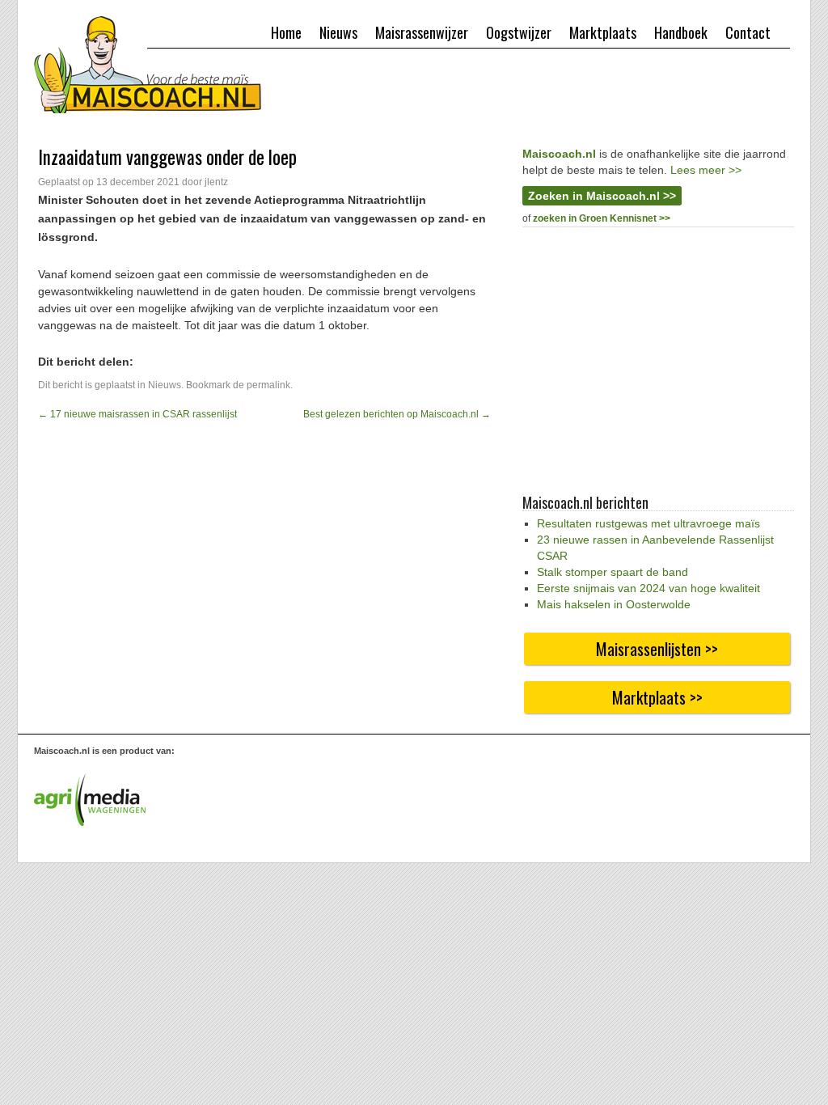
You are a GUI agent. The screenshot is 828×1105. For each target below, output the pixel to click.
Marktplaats (602, 32)
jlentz (216, 182)
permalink (268, 385)
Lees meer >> (705, 169)
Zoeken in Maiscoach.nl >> (602, 195)
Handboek (681, 32)
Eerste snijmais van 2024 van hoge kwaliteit (648, 588)
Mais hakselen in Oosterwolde (614, 604)
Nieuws (338, 32)
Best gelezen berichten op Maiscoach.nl (397, 414)
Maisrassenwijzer (421, 32)
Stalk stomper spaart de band (612, 571)
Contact (748, 32)
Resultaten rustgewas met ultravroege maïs (648, 523)
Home (286, 32)
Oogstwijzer (518, 32)
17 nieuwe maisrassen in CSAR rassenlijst (137, 414)
